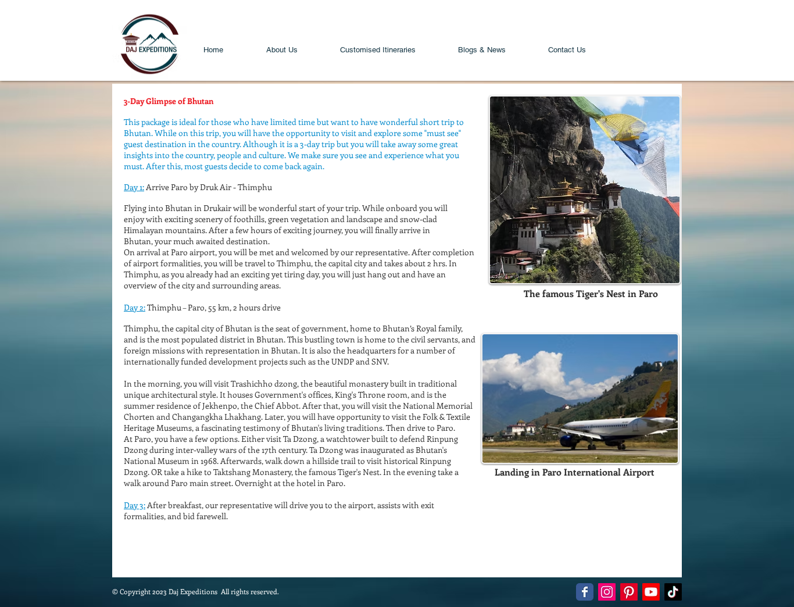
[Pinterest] (629, 592)
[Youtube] (651, 592)
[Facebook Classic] (584, 592)
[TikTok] (673, 592)
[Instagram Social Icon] (607, 592)
